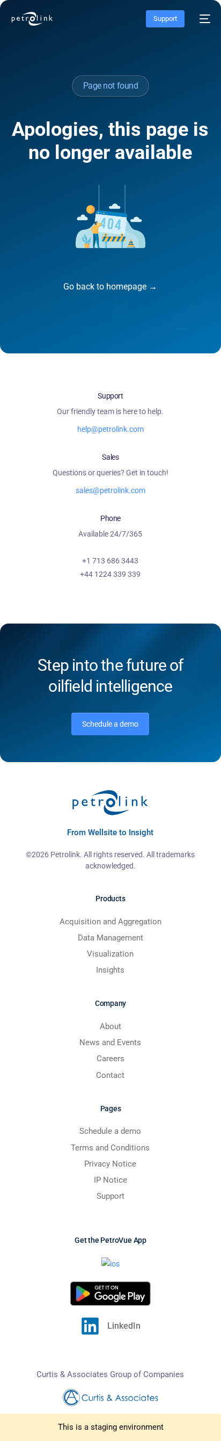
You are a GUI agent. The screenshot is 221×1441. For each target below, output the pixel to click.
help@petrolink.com (110, 429)
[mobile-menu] (202, 18)
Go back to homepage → (110, 286)
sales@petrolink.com (110, 490)
